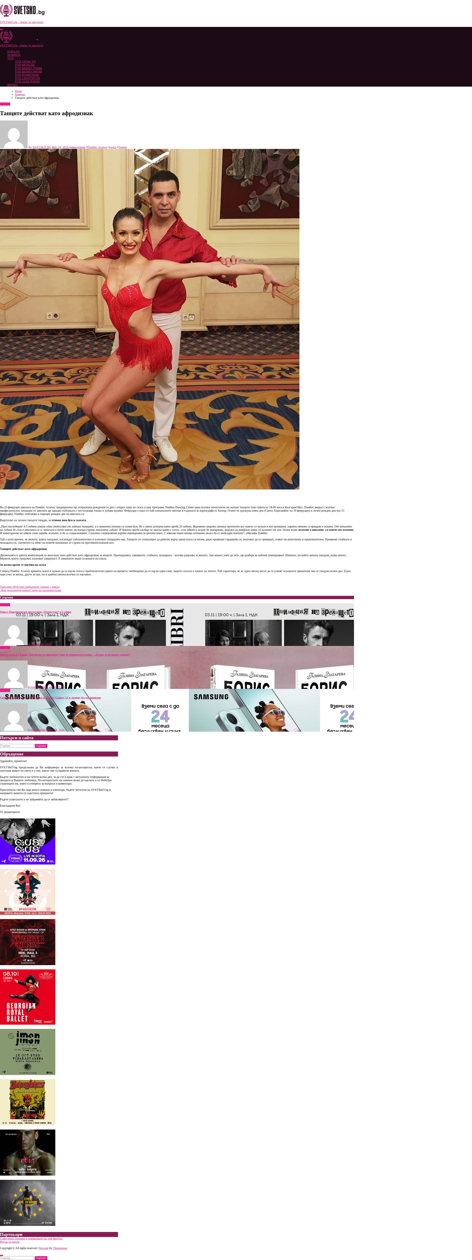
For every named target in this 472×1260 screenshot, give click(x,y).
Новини (5, 104)
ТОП (10, 58)
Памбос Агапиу (97, 147)
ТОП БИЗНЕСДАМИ (28, 68)
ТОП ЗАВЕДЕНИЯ (27, 81)
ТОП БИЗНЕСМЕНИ (28, 71)
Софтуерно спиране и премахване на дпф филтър (31, 1238)
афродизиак (78, 147)
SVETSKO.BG (42, 147)
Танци (123, 147)
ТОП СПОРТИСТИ (27, 78)
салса (113, 147)
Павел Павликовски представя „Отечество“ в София (35, 612)
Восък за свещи (10, 1241)
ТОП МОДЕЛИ (24, 65)
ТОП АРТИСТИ (25, 61)
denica (32, 644)
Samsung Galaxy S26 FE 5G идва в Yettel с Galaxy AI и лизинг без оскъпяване (50, 697)
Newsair (43, 1248)
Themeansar (60, 1248)
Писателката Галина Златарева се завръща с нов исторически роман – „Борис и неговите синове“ (65, 654)
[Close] (1, 1255)
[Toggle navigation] (1, 29)
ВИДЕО (12, 84)
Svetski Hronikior (38, 687)
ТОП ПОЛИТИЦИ (27, 74)
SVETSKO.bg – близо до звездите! (22, 22)
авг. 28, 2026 (57, 687)
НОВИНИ (13, 55)
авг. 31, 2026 (43, 644)
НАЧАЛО (13, 51)
